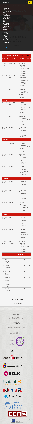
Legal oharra (15, 332)
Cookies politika (16, 329)
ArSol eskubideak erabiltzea (15, 333)
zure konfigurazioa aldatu (7, 46)
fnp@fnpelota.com (17, 323)
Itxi (30, 2)
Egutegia (21, 55)
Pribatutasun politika (16, 331)
